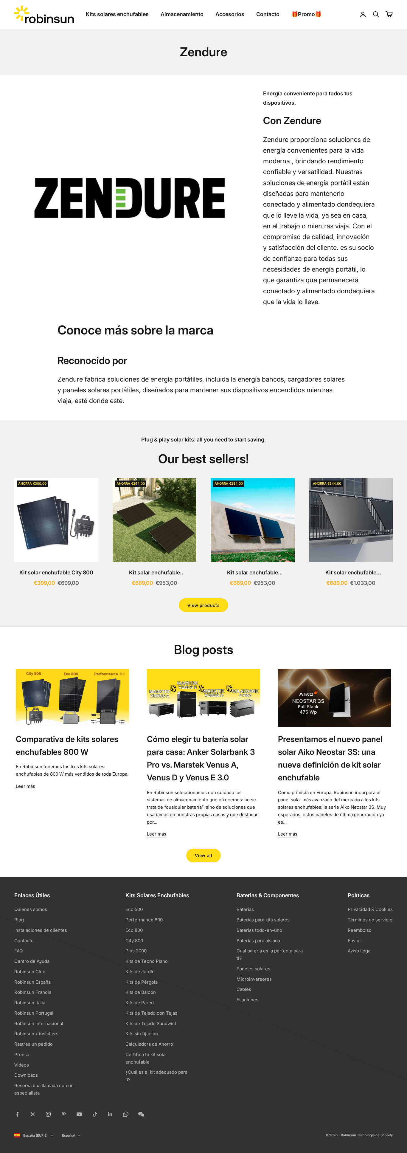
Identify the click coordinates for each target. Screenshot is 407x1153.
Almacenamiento (182, 14)
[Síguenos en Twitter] (33, 1114)
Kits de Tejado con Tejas (151, 1013)
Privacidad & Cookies (370, 909)
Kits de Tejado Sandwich (151, 1023)
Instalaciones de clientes (40, 930)
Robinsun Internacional (38, 1023)
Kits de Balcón (140, 992)
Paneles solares (253, 968)
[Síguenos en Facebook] (17, 1114)
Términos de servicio (370, 920)
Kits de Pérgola (141, 982)
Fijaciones (247, 999)
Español (68, 1135)
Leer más (25, 786)
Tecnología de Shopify (375, 1135)
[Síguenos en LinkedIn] (110, 1114)
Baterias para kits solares (263, 920)
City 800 (134, 940)
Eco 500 (134, 909)
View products (203, 605)
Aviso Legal (360, 951)
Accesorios (229, 14)
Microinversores (254, 979)
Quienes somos (30, 909)
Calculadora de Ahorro (149, 1044)
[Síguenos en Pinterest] (64, 1114)
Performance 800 (144, 920)
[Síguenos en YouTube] (79, 1114)
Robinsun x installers (36, 1033)
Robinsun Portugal (33, 1013)
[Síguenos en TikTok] (95, 1114)
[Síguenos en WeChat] (141, 1114)
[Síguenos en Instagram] (48, 1114)
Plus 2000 (136, 951)
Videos (21, 1065)
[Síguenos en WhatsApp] (126, 1114)
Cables (244, 989)
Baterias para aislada (258, 940)
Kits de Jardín (140, 971)
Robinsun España (32, 982)
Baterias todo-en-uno (259, 930)
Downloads (26, 1075)
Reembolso (360, 930)
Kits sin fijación (141, 1033)
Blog (19, 920)
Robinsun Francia (32, 992)
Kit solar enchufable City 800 (56, 572)
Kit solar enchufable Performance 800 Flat (154, 573)
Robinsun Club (29, 971)
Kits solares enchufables (117, 14)
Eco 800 (134, 930)
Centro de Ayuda (31, 961)
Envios (355, 940)
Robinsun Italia (29, 1002)
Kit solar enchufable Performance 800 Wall (252, 573)
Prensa (21, 1054)
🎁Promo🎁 (306, 14)
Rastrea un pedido (33, 1044)
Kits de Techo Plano (146, 961)
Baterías (245, 909)
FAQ (18, 951)
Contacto (267, 14)
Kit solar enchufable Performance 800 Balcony (351, 573)
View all (203, 855)
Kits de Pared (139, 1002)
